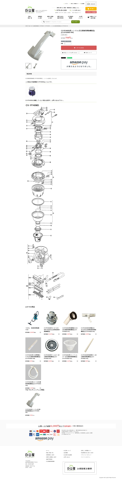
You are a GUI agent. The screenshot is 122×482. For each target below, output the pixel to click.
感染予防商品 (49, 459)
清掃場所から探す (50, 454)
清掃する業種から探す (51, 457)
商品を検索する (75, 21)
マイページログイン (85, 457)
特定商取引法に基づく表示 (87, 452)
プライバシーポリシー (86, 454)
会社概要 (66, 452)
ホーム (47, 450)
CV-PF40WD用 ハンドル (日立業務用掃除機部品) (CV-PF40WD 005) (32, 411)
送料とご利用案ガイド (86, 450)
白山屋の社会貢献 (68, 454)
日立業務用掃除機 (50, 461)
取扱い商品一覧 (49, 452)
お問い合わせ (67, 457)
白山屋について (67, 450)
